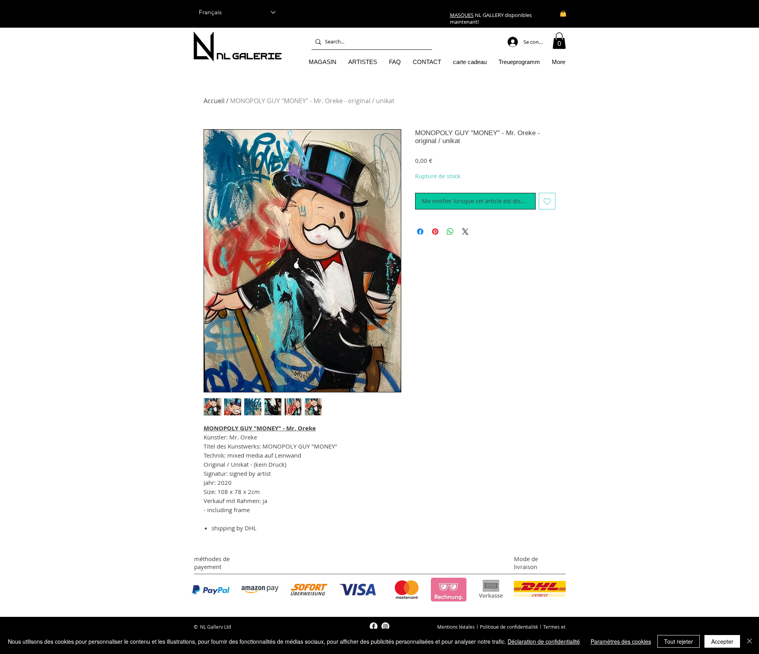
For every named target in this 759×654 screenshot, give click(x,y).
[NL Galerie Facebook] (374, 626)
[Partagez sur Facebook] (420, 231)
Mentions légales (456, 627)
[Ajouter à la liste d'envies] (547, 201)
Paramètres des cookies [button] (621, 641)
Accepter (722, 641)
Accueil (214, 100)
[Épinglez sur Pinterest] (435, 231)
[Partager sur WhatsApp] (450, 231)
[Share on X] (465, 231)
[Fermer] (749, 641)
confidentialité (522, 627)
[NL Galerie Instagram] (385, 626)
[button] (559, 40)
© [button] (196, 627)
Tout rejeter (678, 641)
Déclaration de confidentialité (544, 641)
